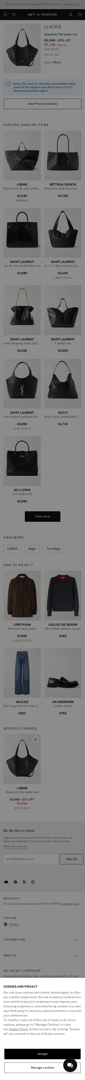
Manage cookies (42, 1067)
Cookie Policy (18, 1029)
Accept (43, 1054)
